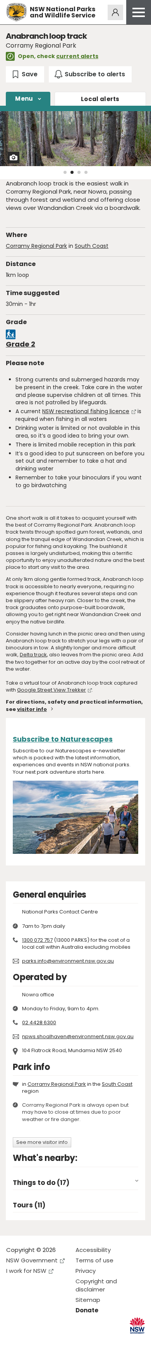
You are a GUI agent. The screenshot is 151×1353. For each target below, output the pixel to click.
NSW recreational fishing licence (85, 411)
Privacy (86, 1271)
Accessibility (93, 1250)
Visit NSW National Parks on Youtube (46, 1341)
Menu (24, 98)
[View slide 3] (79, 172)
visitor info (32, 709)
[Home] (16, 12)
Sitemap (88, 1300)
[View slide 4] (86, 172)
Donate (87, 1310)
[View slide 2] (72, 172)
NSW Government (32, 1260)
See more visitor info (42, 1142)
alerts (100, 99)
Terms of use (94, 1260)
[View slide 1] (65, 172)
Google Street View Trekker (51, 690)
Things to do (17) (41, 1182)
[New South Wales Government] (137, 1325)
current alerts (77, 56)
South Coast (91, 246)
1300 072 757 (37, 940)
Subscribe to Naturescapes (63, 739)
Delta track (33, 654)
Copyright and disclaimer (96, 1285)
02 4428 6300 (39, 1022)
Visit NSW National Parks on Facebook (13, 1341)
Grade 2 (20, 344)
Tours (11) (29, 1205)
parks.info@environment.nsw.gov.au (68, 961)
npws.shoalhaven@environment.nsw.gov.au (78, 1036)
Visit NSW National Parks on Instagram (30, 1341)
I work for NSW (26, 1271)
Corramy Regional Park (36, 246)
